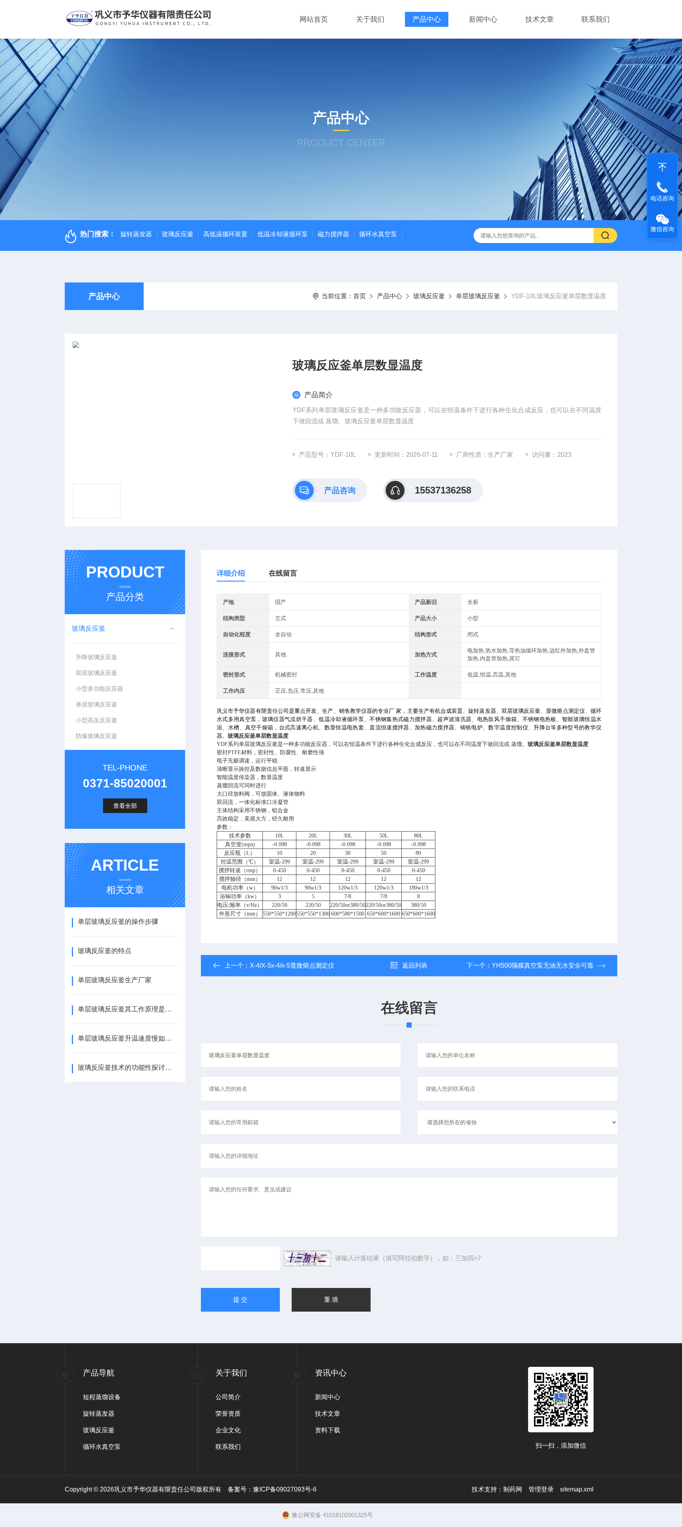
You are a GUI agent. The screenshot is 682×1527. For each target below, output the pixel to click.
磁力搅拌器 (333, 234)
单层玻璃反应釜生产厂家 (115, 980)
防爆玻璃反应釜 (96, 736)
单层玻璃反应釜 (478, 296)
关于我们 (370, 19)
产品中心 (426, 19)
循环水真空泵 (378, 234)
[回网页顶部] (662, 165)
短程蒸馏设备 (102, 1397)
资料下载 (327, 1430)
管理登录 (541, 1489)
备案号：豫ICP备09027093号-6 (272, 1489)
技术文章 (539, 19)
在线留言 (283, 573)
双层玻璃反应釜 (96, 672)
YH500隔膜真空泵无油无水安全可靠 (543, 965)
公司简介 (228, 1397)
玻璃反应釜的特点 (104, 951)
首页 (359, 296)
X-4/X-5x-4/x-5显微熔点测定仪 (292, 965)
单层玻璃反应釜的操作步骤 (118, 921)
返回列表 (414, 965)
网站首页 (314, 19)
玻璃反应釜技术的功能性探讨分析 (128, 1067)
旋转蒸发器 (136, 234)
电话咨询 (662, 198)
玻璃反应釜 (177, 234)
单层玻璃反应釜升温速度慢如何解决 (128, 1038)
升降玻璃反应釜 (96, 657)
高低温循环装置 (225, 234)
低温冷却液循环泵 (282, 234)
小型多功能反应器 (99, 688)
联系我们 (595, 19)
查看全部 (125, 805)
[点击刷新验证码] (307, 1258)
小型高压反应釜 (96, 720)
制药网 (512, 1489)
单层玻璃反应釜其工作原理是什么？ (128, 1009)
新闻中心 (483, 19)
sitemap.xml (577, 1489)
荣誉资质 (228, 1413)
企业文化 (228, 1430)
